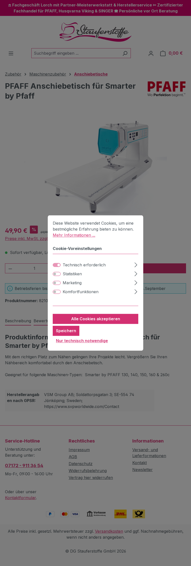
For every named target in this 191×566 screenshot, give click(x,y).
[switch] (57, 274)
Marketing (72, 283)
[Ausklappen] (136, 264)
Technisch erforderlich (84, 265)
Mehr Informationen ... (74, 235)
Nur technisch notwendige (82, 340)
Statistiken (72, 274)
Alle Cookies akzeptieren (95, 319)
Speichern (66, 330)
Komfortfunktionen (80, 291)
